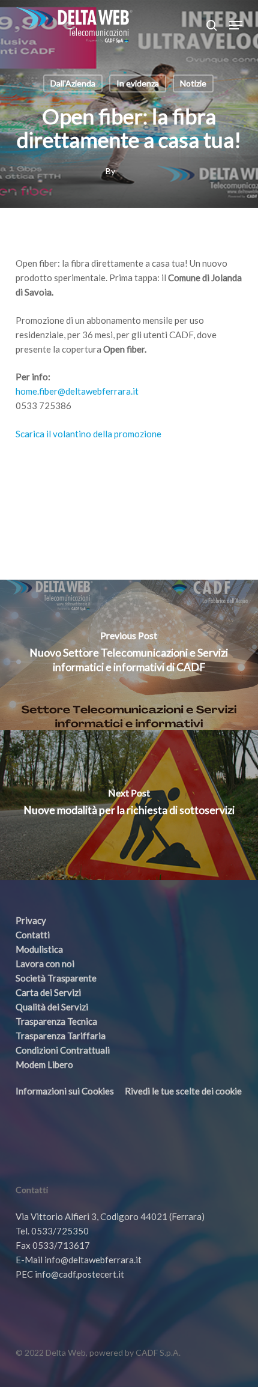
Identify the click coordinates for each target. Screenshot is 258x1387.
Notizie (193, 83)
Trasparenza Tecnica (56, 1021)
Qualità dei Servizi (52, 1006)
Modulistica (39, 949)
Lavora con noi (45, 963)
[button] (235, 25)
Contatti (33, 934)
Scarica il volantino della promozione (88, 433)
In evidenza (137, 83)
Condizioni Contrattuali (63, 1050)
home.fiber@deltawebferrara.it (77, 391)
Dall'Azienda (72, 83)
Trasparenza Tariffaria (61, 1035)
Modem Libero (44, 1064)
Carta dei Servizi (48, 992)
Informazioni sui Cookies (65, 1090)
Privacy (31, 920)
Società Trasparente (56, 978)
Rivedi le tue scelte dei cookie (183, 1090)
